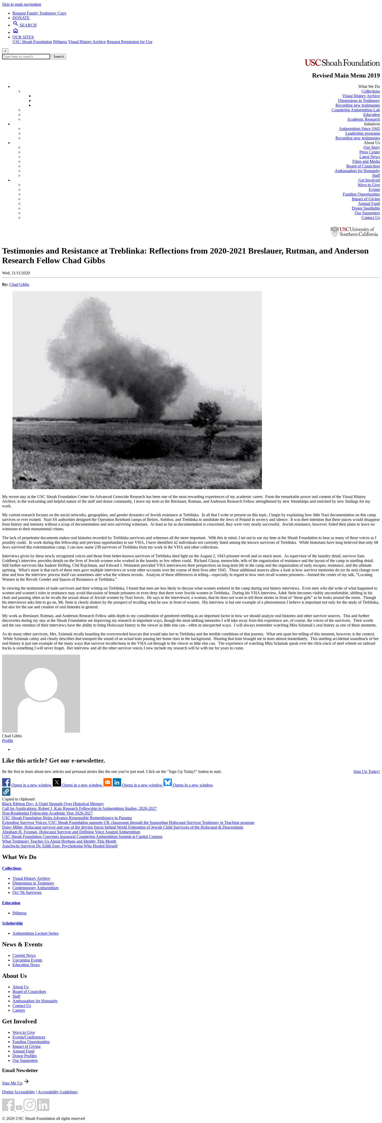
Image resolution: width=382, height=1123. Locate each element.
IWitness (60, 42)
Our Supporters (367, 213)
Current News (24, 955)
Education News (26, 965)
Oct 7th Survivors (27, 892)
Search (58, 57)
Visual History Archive (87, 42)
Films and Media (366, 161)
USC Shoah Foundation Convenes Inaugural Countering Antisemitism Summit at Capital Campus (82, 836)
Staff (376, 175)
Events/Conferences (28, 1037)
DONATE (21, 18)
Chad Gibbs (19, 284)
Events (374, 189)
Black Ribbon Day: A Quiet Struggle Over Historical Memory (53, 804)
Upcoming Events (27, 960)
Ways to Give (369, 185)
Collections (370, 91)
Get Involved (369, 180)
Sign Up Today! (366, 771)
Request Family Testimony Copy (39, 13)
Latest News (369, 156)
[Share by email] (108, 785)
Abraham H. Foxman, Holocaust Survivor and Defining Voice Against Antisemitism (71, 832)
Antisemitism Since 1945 (359, 128)
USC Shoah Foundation (32, 42)
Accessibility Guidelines (57, 1092)
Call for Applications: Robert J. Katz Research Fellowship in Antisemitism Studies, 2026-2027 (79, 808)
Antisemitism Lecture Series (35, 933)
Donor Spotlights (366, 208)
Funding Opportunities (361, 194)
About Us (20, 987)
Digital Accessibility (18, 1092)
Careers (18, 1010)
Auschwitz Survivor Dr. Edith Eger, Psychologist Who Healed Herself (59, 846)
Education (371, 114)
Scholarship (12, 923)
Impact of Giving (366, 199)
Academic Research (363, 119)
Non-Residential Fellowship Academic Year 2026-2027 (47, 813)
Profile (7, 740)
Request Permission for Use (129, 42)
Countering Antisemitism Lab (356, 110)
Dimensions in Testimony (359, 100)
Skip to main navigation (21, 4)
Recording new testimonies (357, 105)
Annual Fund (369, 203)
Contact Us (370, 217)
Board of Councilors (363, 166)
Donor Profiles (24, 1056)
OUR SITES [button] (23, 37)
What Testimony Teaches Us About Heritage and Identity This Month (59, 841)
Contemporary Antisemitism (35, 888)
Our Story (372, 147)
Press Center (369, 152)
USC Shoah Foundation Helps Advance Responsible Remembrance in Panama (67, 818)
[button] (6, 794)
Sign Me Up (12, 1083)
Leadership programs (362, 133)
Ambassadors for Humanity (357, 171)
